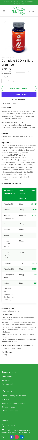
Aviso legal (6, 399)
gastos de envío (20, 71)
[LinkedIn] (22, 437)
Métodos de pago (8, 407)
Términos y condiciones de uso (13, 403)
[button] (4, 10)
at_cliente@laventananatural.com (19, 430)
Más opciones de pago (19, 99)
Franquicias (6, 380)
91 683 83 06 (10, 425)
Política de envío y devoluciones (14, 396)
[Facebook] (12, 437)
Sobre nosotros (7, 376)
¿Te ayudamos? (7, 384)
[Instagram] (17, 437)
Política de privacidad (10, 411)
